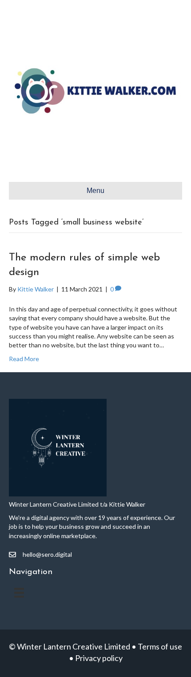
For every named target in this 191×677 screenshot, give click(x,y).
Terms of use (160, 646)
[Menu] (19, 592)
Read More (24, 358)
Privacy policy (99, 658)
